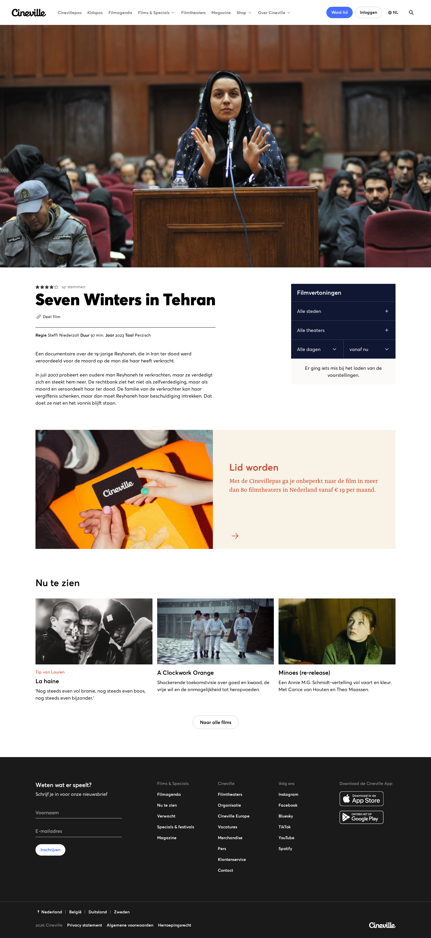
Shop (241, 12)
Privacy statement (84, 925)
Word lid (339, 12)
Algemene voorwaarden (130, 925)
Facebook (288, 805)
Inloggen (368, 12)
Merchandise (230, 837)
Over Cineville (271, 12)
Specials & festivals (175, 827)
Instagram (288, 794)
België (75, 912)
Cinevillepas (70, 12)
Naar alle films (215, 722)
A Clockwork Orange (185, 672)
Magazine (221, 12)
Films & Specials (153, 12)
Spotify (285, 848)
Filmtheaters (193, 12)
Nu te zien (167, 805)
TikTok (285, 827)
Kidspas (95, 12)
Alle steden (309, 311)
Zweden (122, 912)
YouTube (286, 837)
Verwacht (166, 816)
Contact (225, 870)
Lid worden (254, 467)
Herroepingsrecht (174, 925)
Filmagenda (120, 12)
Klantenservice (232, 859)
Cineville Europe (234, 816)
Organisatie (229, 805)
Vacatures (227, 827)
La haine (47, 681)
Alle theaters (311, 330)
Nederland (51, 912)
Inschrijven (50, 849)
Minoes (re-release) (304, 672)
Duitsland (98, 912)
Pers (222, 848)
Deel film (51, 316)
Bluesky (286, 816)
